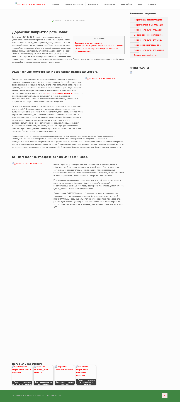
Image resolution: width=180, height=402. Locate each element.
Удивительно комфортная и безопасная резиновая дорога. (99, 46)
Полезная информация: (84, 51)
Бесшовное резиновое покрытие (148, 35)
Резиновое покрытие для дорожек (149, 50)
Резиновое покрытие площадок (148, 30)
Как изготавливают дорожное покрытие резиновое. (96, 49)
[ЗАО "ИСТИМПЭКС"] (30, 4)
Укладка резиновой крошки (146, 55)
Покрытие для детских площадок (148, 20)
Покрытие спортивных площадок (148, 25)
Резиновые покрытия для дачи (147, 45)
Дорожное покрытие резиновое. (88, 43)
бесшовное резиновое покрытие (58, 93)
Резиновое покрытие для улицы (148, 40)
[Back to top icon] (164, 395)
